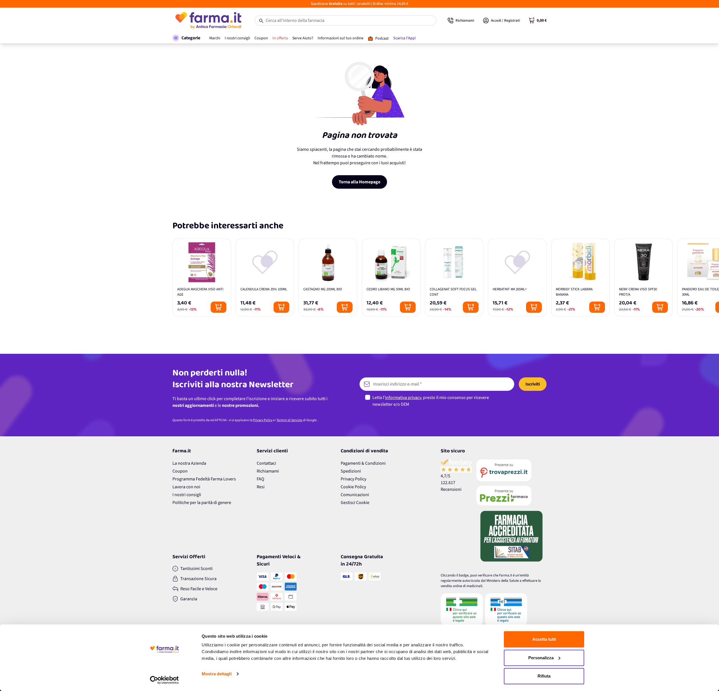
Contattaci (266, 463)
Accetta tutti (544, 639)
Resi (261, 487)
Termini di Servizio (289, 420)
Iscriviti (532, 384)
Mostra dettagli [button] (217, 673)
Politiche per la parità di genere (201, 503)
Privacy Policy (262, 420)
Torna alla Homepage (359, 182)
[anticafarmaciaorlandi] (511, 470)
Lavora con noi (186, 487)
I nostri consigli (186, 495)
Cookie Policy (353, 487)
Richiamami (268, 471)
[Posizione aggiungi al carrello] (218, 307)
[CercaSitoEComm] (462, 609)
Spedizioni (351, 471)
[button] (186, 38)
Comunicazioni (355, 495)
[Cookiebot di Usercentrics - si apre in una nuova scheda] (164, 680)
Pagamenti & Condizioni (363, 463)
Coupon (180, 471)
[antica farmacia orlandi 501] (511, 495)
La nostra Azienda (189, 463)
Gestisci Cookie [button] (355, 503)
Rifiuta (544, 676)
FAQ (260, 479)
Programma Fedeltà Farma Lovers (204, 479)
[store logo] (208, 20)
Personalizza (541, 657)
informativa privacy (403, 397)
